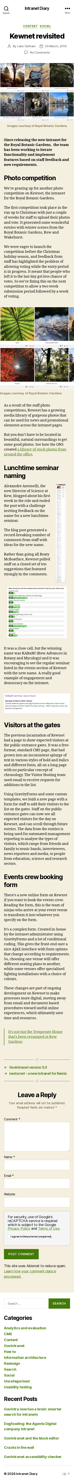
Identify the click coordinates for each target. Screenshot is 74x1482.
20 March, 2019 (55, 46)
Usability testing (18, 1387)
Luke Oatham (26, 46)
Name (9, 1157)
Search (10, 1369)
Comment (12, 1119)
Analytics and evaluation (25, 1328)
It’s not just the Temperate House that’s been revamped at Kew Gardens (35, 1037)
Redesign (12, 1363)
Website (9, 1194)
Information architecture (25, 1357)
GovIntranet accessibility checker (33, 1457)
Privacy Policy (19, 1228)
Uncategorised (17, 1381)
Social (45, 26)
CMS (8, 1334)
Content (30, 26)
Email (9, 1176)
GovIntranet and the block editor (31, 1438)
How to (10, 1352)
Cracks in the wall (19, 1447)
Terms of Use (48, 1228)
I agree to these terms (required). (31, 1236)
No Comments (40, 52)
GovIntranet (14, 1346)
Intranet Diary (37, 8)
